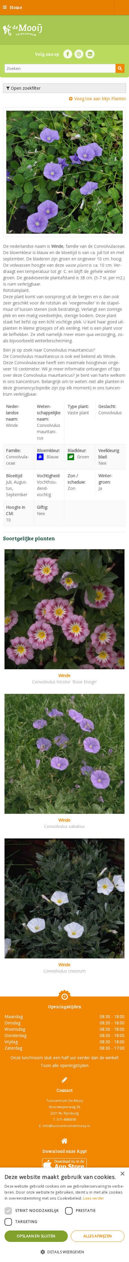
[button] (64, 1251)
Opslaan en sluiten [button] (36, 1236)
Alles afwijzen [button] (97, 1236)
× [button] (122, 1174)
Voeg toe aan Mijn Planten (100, 98)
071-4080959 (66, 1119)
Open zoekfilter (25, 88)
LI (90, 53)
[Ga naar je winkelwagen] (121, 7)
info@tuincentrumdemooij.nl (66, 1125)
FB (67, 53)
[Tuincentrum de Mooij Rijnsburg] (22, 30)
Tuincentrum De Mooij (64, 1100)
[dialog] (64, 1215)
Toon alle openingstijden (64, 1065)
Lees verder (93, 1198)
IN (78, 53)
